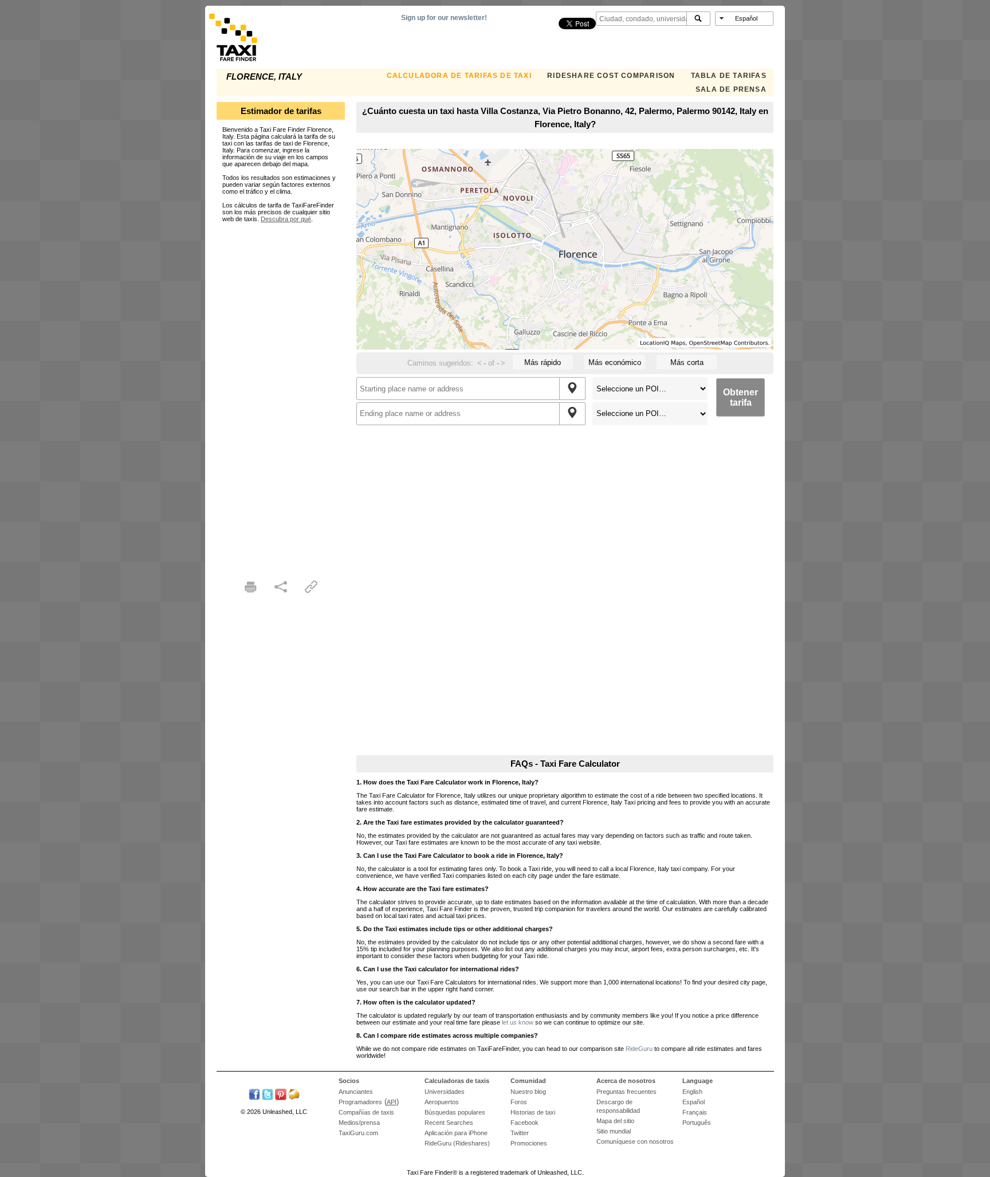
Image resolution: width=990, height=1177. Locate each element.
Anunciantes (356, 1091)
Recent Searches (449, 1122)
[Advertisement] (281, 394)
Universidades (445, 1091)
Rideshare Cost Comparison (611, 76)
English (692, 1091)
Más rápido (542, 362)
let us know (517, 1022)
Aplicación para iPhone (456, 1132)
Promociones (528, 1143)
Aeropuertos (442, 1101)
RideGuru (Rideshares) (457, 1143)
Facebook (524, 1122)
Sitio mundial (613, 1131)
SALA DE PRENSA (731, 89)
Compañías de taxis (366, 1112)
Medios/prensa (359, 1122)
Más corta (687, 362)
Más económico (614, 362)
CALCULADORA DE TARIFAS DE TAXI (459, 76)
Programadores (360, 1101)
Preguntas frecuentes (626, 1091)
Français (694, 1112)
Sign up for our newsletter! (444, 18)
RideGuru (639, 1048)
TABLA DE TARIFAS (729, 76)
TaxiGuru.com (358, 1132)
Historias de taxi (532, 1112)
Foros (518, 1101)
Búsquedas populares (455, 1112)
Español (693, 1101)
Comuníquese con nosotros (635, 1141)
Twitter (519, 1132)
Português (696, 1122)
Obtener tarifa (740, 397)
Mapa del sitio (615, 1120)
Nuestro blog (528, 1091)
